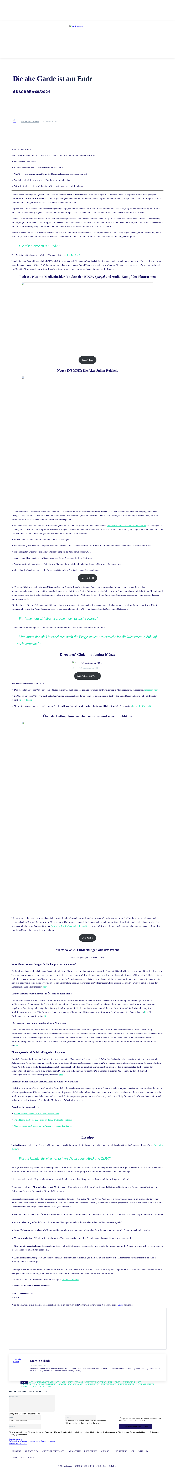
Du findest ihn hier (70, 1279)
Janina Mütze (92, 1384)
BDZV (70, 1382)
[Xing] (44, 1375)
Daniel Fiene (129, 1382)
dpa (139, 1382)
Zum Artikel (87, 938)
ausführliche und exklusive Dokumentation (126, 525)
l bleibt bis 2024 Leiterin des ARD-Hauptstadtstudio (43, 1120)
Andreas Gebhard (44, 1382)
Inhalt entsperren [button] (15, 1439)
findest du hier (150, 690)
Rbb (34, 1386)
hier (45, 987)
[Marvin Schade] (17, 121)
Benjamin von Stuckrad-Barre (90, 1382)
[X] (40, 1375)
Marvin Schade (30, 121)
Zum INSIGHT (87, 578)
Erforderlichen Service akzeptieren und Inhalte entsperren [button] (32, 1441)
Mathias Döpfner (145, 1384)
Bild (110, 1382)
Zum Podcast (87, 360)
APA (57, 1382)
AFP (31, 1382)
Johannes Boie (108, 1384)
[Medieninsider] (87, 36)
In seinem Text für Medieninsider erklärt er (70, 926)
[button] (124, 54)
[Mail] (36, 1375)
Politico (25, 1386)
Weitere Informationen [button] (18, 1443)
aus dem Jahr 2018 (71, 255)
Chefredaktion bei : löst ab (43, 1126)
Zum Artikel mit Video (87, 676)
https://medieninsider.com (37, 1365)
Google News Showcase (70, 1384)
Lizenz (120, 1305)
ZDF (50, 1386)
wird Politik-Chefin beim (36, 1113)
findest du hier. (25, 700)
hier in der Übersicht (141, 706)
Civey (117, 1382)
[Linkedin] (31, 1375)
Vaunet (42, 1386)
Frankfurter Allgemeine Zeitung (38, 1384)
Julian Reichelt (126, 1384)
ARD (63, 1382)
